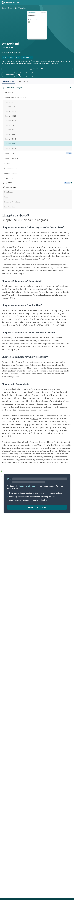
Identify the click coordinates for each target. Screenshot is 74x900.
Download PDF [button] (38, 69)
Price (35, 418)
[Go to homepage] (10, 2)
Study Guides (12, 8)
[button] (18, 74)
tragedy (58, 395)
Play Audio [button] (10, 74)
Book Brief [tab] (25, 81)
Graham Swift (7, 48)
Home (4, 8)
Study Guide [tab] (9, 81)
